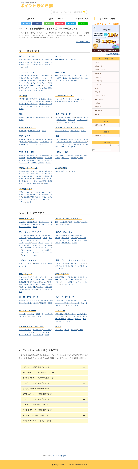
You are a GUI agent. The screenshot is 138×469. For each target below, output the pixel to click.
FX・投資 (23, 96)
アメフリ (98, 84)
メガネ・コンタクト (27, 260)
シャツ (47, 243)
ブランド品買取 (38, 171)
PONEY (97, 114)
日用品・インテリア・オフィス (68, 218)
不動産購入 (79, 155)
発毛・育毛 (24, 142)
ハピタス (98, 62)
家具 (56, 222)
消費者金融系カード (25, 78)
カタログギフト (82, 314)
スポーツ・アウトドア (64, 297)
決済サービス (64, 147)
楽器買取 (46, 176)
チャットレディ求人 (81, 139)
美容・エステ (24, 136)
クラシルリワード (100, 95)
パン (49, 277)
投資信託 (42, 99)
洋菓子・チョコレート (26, 279)
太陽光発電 (26, 197)
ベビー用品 (47, 330)
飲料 (34, 287)
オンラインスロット (62, 131)
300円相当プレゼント (35, 415)
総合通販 (22, 222)
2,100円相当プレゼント (38, 389)
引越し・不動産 (62, 152)
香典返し (78, 319)
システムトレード (39, 101)
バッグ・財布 (46, 245)
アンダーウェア (38, 248)
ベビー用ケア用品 (25, 332)
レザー (21, 248)
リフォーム (65, 158)
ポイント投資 (64, 81)
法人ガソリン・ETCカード (31, 88)
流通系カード (38, 78)
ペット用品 (59, 330)
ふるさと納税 (61, 168)
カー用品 (22, 314)
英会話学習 (30, 155)
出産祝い (70, 319)
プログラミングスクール (44, 160)
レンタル (64, 284)
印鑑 (61, 224)
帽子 (47, 250)
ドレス (34, 243)
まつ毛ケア (82, 238)
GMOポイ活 (99, 99)
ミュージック (24, 163)
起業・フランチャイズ (64, 142)
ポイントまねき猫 (59, 456)
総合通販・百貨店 (26, 218)
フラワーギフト (69, 314)
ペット (58, 326)
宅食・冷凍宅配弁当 (25, 277)
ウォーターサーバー (27, 289)
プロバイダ (71, 120)
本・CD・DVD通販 (33, 300)
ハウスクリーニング (39, 192)
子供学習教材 (31, 158)
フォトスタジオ (38, 335)
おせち (30, 282)
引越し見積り (59, 155)
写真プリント (35, 197)
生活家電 (69, 277)
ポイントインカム (100, 70)
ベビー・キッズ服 (25, 330)
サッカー (70, 305)
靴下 (29, 248)
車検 (33, 316)
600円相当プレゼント (39, 394)
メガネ (21, 264)
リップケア (69, 240)
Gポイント (98, 103)
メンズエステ (44, 142)
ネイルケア (79, 240)
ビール (40, 289)
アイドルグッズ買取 (25, 176)
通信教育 (40, 158)
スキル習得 (30, 160)
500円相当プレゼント (39, 410)
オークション (37, 184)
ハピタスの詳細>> (113, 54)
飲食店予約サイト (61, 60)
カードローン (70, 99)
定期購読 (43, 303)
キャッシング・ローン (64, 96)
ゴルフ (80, 300)
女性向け (27, 85)
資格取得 (41, 163)
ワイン (47, 289)
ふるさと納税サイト (62, 171)
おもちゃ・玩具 (44, 332)
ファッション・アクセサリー (31, 232)
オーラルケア (59, 240)
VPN (60, 122)
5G (56, 117)
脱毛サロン (39, 139)
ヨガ (82, 303)
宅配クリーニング (25, 192)
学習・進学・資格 (26, 152)
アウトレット (26, 255)
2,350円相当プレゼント (39, 372)
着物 (28, 245)
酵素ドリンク (75, 266)
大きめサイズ (35, 245)
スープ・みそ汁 (47, 284)
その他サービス (25, 189)
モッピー (98, 73)
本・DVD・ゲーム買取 (26, 174)
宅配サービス (38, 277)
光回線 (61, 117)
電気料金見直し (32, 195)
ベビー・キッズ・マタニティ (31, 326)
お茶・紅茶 (48, 287)
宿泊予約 (36, 60)
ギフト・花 (60, 310)
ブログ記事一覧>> (83, 42)
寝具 (70, 222)
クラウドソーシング (80, 142)
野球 (76, 305)
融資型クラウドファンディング (40, 106)
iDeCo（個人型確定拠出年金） (73, 78)
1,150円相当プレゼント (35, 405)
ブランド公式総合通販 (43, 235)
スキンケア (65, 238)
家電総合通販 (59, 277)
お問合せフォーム (100, 135)
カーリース (49, 314)
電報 (84, 319)
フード (35, 332)
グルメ (58, 56)
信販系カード (46, 76)
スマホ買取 (38, 179)
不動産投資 (69, 155)
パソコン (84, 279)
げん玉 (97, 88)
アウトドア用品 (71, 300)
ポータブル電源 (74, 279)
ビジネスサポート (78, 144)
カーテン (77, 222)
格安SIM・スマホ (82, 117)
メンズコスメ (66, 243)
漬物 (29, 287)
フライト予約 (44, 60)
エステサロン (33, 142)
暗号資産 (25, 99)
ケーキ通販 (83, 316)
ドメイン (66, 122)
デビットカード (79, 76)
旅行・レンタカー (26, 56)
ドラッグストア (60, 264)
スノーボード (75, 303)
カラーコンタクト (40, 264)
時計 (23, 250)
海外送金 (74, 81)
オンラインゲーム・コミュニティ (69, 127)
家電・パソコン (62, 274)
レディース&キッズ (34, 238)
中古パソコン (78, 282)
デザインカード (36, 85)
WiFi (73, 117)
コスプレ (28, 253)
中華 (21, 287)
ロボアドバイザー (25, 101)
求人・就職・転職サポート (64, 139)
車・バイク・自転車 (27, 310)
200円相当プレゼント (37, 421)
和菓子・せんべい (41, 279)
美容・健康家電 (79, 277)
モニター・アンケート (62, 144)
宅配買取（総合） (25, 171)
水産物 (39, 282)
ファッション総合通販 (26, 235)
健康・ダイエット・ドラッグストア (70, 260)
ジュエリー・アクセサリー (36, 250)
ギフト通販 (59, 314)
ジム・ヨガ (42, 144)
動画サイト (22, 131)
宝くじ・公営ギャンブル (32, 199)
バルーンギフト (72, 316)
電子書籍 (22, 300)
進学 (23, 160)
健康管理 (74, 330)
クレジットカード (26, 72)
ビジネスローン (82, 99)
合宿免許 (34, 163)
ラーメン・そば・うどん (32, 284)
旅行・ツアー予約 (25, 60)
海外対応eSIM (61, 120)
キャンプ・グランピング (35, 65)
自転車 (38, 314)
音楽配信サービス (34, 131)
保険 (21, 114)
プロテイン (82, 264)
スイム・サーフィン (62, 303)
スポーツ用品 (59, 300)
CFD (31, 99)
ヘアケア (74, 238)
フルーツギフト (60, 316)
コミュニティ (75, 131)
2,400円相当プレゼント (36, 367)
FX (20, 99)
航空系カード (32, 81)
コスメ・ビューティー (64, 232)
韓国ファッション (33, 240)
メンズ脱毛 (48, 139)
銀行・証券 (60, 72)
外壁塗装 (74, 158)
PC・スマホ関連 (67, 282)
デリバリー (72, 60)
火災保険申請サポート (43, 117)
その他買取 (42, 181)
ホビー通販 (44, 300)
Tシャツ (28, 243)
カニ (45, 282)
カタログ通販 (35, 224)
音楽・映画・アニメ (27, 127)
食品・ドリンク (25, 274)
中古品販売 (27, 184)
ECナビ (97, 92)
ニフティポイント (100, 81)
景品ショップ (59, 321)
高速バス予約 (31, 62)
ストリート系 (44, 240)
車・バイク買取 (32, 181)
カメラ (65, 279)
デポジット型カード (30, 90)
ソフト (57, 282)
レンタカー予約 (42, 62)
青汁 (67, 266)
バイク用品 (30, 314)
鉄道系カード (43, 81)
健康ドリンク (59, 266)
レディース (22, 238)
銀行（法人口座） (66, 76)
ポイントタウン (100, 66)
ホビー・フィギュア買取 (44, 174)
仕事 (57, 136)
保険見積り (30, 117)
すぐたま (98, 107)
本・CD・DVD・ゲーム (28, 297)
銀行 (56, 76)
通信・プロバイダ (63, 114)
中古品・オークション (28, 168)
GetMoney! (98, 110)
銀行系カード (35, 76)
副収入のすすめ (100, 125)
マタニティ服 (37, 330)
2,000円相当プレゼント (36, 383)
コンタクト (29, 264)
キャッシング (59, 99)
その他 (26, 67)
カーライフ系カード (41, 83)
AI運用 (49, 99)
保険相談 (22, 117)
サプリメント (71, 264)
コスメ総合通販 (60, 235)
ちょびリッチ (99, 77)
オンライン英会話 (42, 155)
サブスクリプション (39, 253)
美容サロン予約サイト (26, 139)
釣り (85, 300)
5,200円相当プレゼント (36, 399)
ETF (35, 99)
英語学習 (22, 155)
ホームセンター (44, 222)
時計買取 (48, 171)
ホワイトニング (32, 144)
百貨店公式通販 (32, 222)
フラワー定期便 (60, 319)
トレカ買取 (38, 176)
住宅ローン (59, 101)
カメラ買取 (29, 179)
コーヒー (40, 287)
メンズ (45, 238)
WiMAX (67, 117)
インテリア (63, 222)
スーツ (40, 243)
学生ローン (68, 101)
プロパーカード (24, 76)
